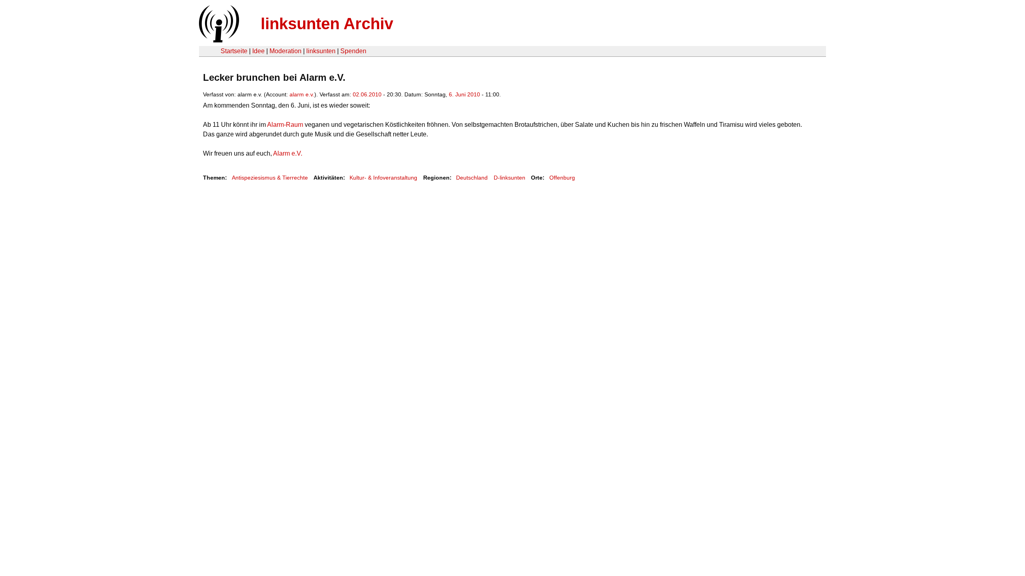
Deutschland (472, 177)
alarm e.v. (301, 94)
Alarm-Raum (284, 124)
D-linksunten (509, 177)
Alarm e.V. (287, 153)
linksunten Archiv (327, 23)
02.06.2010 (367, 94)
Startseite (234, 51)
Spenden (353, 51)
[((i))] (218, 40)
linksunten (321, 51)
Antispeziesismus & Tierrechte (270, 177)
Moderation (285, 51)
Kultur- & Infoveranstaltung (383, 177)
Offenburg (562, 177)
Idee (258, 51)
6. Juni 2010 (464, 94)
